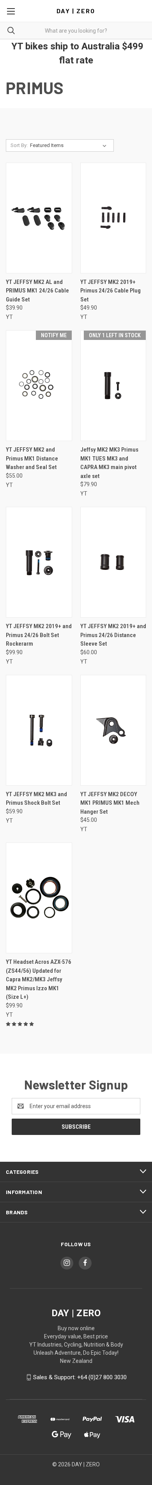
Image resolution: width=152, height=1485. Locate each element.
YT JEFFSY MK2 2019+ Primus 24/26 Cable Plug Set (110, 290)
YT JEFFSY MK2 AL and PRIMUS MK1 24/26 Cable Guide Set (37, 290)
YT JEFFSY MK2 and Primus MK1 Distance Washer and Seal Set (32, 458)
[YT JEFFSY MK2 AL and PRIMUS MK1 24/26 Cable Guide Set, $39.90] (39, 218)
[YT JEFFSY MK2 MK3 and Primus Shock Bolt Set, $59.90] (39, 730)
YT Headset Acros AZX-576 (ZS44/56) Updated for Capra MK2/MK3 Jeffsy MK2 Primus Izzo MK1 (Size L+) (38, 979)
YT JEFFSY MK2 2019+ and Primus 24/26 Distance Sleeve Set (113, 635)
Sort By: (19, 145)
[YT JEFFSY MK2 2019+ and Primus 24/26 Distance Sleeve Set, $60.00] (113, 562)
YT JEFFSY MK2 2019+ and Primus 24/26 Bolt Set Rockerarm (39, 635)
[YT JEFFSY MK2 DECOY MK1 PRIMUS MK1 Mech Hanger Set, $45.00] (113, 730)
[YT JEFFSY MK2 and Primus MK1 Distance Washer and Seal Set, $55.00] (39, 386)
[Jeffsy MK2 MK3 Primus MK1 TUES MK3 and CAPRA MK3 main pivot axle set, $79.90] (113, 386)
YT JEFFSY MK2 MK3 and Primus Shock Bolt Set (36, 799)
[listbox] (70, 145)
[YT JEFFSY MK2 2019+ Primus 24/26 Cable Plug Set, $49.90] (113, 218)
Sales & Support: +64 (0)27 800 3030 (80, 1377)
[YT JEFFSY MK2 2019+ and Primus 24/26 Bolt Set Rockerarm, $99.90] (39, 562)
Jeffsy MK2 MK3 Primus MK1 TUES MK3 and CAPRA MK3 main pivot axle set (109, 463)
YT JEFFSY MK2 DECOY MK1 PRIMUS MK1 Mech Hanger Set (110, 803)
